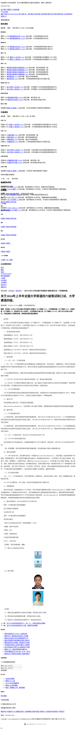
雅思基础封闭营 (12, 97)
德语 (45, 14)
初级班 (3, 218)
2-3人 (21, 87)
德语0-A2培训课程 (12, 685)
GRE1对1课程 (11, 199)
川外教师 (4, 282)
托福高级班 (10, 139)
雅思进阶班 (10, 79)
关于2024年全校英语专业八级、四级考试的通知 (22, 625)
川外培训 (11, 291)
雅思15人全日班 (15, 57)
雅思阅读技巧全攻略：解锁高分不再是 (17, 642)
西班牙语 (60, 14)
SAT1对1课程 (11, 189)
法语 (42, 14)
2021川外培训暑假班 (12, 683)
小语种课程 (28, 711)
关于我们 (4, 9)
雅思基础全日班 (15, 36)
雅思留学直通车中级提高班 (16, 72)
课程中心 (10, 9)
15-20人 (22, 36)
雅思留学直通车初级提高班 (16, 67)
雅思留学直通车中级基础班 (16, 74)
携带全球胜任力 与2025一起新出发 (15, 634)
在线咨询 (49, 711)
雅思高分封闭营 (12, 100)
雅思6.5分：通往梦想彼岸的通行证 (15, 649)
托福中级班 (10, 137)
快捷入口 (4, 16)
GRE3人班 (10, 197)
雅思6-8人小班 (10, 681)
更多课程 (4, 696)
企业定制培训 (67, 14)
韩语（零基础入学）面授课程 (15, 687)
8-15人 (22, 57)
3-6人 (26, 67)
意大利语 (54, 14)
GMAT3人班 (11, 208)
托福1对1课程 (11, 171)
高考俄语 (13, 235)
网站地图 (16, 9)
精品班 (3, 202)
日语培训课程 (10, 678)
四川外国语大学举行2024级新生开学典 (17, 647)
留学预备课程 (11, 195)
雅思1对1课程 (11, 108)
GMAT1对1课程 (12, 210)
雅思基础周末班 (15, 38)
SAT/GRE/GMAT (12, 14)
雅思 (2, 14)
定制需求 (19, 195)
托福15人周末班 (14, 127)
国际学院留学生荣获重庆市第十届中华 (17, 640)
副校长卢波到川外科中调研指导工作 (16, 638)
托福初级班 (11, 135)
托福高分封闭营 (12, 162)
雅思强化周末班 (15, 49)
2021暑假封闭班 (18, 711)
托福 (5, 14)
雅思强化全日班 (15, 47)
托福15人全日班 (14, 124)
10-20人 (20, 97)
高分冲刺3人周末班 (13, 89)
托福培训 (10, 711)
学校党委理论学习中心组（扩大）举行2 (17, 651)
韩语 (38, 14)
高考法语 (13, 218)
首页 (2, 267)
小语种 (3, 278)
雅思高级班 (10, 76)
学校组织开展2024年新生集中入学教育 (17, 645)
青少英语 (21, 14)
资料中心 (4, 285)
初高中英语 (35, 711)
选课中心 (43, 711)
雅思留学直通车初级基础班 (16, 70)
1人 (17, 108)
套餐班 (8, 202)
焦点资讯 (19, 291)
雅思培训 (4, 711)
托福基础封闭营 (12, 160)
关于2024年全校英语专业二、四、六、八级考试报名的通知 (26, 623)
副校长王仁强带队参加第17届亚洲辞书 (17, 654)
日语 (35, 14)
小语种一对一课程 (7, 260)
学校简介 (62, 711)
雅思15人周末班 (15, 59)
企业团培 (4, 280)
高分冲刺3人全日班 (13, 87)
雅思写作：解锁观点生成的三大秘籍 (16, 636)
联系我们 (55, 711)
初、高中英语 (29, 14)
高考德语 (13, 227)
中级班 (8, 218)
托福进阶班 (11, 142)
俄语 (48, 14)
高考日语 (13, 202)
